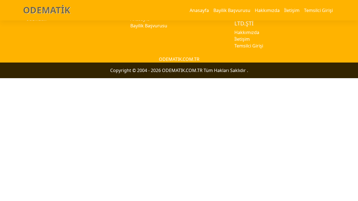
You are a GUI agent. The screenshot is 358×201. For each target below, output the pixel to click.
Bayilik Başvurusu (231, 10)
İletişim (292, 10)
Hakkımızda (267, 10)
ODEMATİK (46, 10)
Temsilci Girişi (318, 10)
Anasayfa (199, 10)
